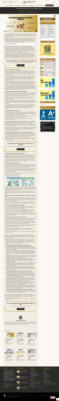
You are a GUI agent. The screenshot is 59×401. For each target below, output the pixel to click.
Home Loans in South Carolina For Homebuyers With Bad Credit (31, 340)
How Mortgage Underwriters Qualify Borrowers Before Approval (22, 388)
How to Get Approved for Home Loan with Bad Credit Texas (31, 356)
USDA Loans (45, 373)
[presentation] (9, 335)
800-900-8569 (23, 295)
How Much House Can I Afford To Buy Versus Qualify (20, 356)
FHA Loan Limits (32, 376)
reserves (6, 208)
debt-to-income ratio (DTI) (21, 189)
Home (7, 5)
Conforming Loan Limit (33, 377)
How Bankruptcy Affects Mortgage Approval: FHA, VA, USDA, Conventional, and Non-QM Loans (49, 65)
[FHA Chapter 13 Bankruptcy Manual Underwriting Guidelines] (41, 62)
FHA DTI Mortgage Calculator (34, 373)
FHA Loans (44, 370)
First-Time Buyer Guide (33, 384)
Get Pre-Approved (32, 370)
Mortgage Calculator (48, 19)
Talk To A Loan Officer (49, 5)
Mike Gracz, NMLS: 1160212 (21, 320)
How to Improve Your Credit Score (35, 383)
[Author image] (6, 342)
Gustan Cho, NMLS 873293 (31, 343)
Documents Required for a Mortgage (35, 382)
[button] (54, 126)
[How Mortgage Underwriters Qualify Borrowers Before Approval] (41, 72)
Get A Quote (20, 65)
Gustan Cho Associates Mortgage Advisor (49, 383)
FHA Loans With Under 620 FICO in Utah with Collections (9, 340)
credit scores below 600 (12, 155)
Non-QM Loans (45, 375)
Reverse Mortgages (46, 378)
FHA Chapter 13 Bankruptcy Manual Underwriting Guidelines (22, 372)
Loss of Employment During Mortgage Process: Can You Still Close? (49, 68)
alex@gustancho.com (12, 296)
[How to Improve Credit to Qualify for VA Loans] (41, 74)
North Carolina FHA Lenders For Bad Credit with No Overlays (9, 356)
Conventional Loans (46, 374)
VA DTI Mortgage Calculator (34, 374)
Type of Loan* (50, 28)
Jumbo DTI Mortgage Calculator (34, 375)
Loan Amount (42, 33)
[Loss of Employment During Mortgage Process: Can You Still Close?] (41, 68)
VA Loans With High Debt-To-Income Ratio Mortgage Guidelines (20, 340)
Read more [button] (42, 130)
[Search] (54, 16)
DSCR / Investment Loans (46, 376)
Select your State (43, 28)
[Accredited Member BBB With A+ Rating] (47, 114)
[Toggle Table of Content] (34, 44)
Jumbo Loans (45, 377)
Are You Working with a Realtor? (51, 34)
